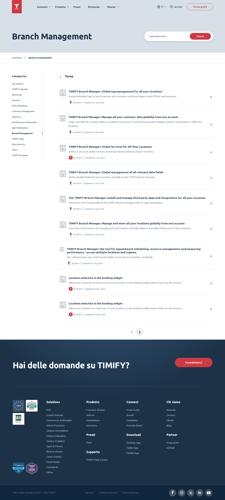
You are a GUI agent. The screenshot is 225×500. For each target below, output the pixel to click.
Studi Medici (53, 462)
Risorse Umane (54, 451)
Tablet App (132, 447)
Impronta (89, 492)
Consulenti (52, 467)
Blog (169, 425)
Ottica (49, 472)
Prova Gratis (133, 409)
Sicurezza (91, 425)
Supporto (17, 58)
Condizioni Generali (107, 492)
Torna (68, 76)
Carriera (171, 415)
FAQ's (14, 150)
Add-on (90, 415)
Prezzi (76, 6)
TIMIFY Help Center (97, 459)
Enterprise (94, 6)
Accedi (130, 415)
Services (16, 100)
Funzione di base (95, 409)
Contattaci (132, 420)
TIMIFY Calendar (20, 89)
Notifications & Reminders (24, 122)
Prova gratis (200, 6)
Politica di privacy (130, 492)
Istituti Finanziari (55, 425)
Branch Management (40, 58)
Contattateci (193, 362)
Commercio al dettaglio (59, 420)
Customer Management (23, 111)
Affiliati (171, 447)
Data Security (18, 144)
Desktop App (133, 442)
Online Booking (19, 106)
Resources (17, 95)
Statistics (16, 117)
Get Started (17, 83)
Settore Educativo (56, 435)
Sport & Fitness (54, 446)
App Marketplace (20, 128)
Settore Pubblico (55, 441)
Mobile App (132, 453)
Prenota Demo (134, 425)
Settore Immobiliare (57, 430)
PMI (48, 409)
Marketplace (93, 420)
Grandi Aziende (54, 415)
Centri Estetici (54, 456)
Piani (89, 442)
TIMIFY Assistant (20, 155)
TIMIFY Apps (18, 139)
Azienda (171, 409)
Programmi (173, 442)
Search (200, 36)
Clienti (170, 420)
